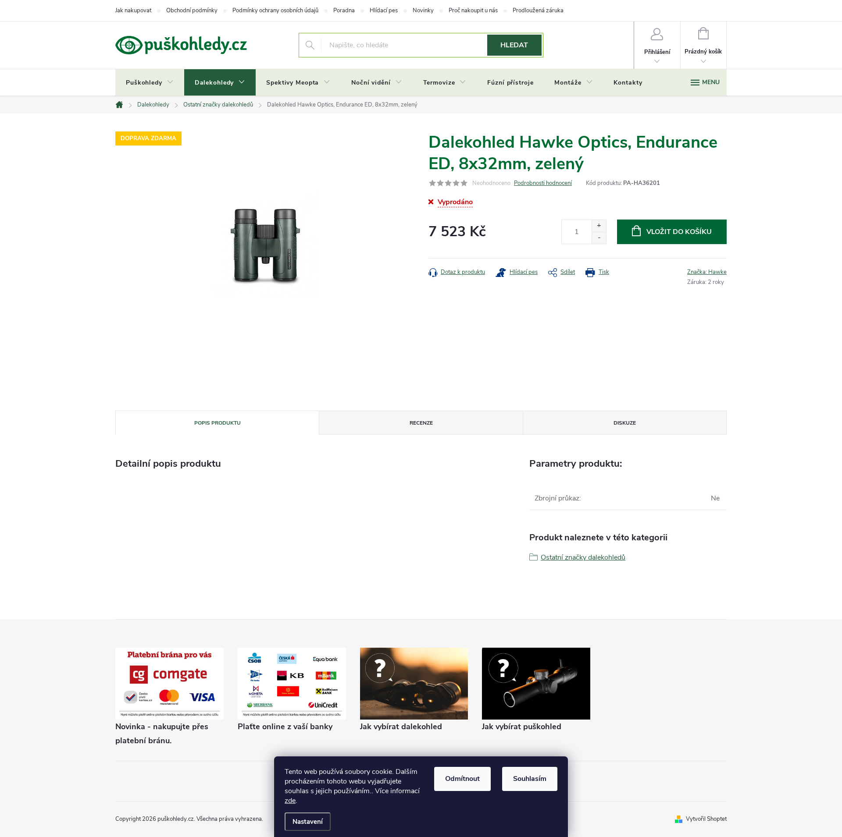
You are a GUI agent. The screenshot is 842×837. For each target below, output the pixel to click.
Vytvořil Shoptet (706, 819)
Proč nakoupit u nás (473, 10)
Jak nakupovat (133, 10)
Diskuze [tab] (625, 422)
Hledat (514, 45)
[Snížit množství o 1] (599, 238)
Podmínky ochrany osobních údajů (275, 10)
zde (290, 800)
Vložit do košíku (679, 232)
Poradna (344, 10)
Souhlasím (529, 779)
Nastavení (308, 821)
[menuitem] (149, 82)
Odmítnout (462, 779)
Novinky (423, 10)
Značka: (707, 272)
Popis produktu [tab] (217, 422)
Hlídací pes (384, 10)
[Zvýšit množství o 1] (599, 226)
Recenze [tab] (421, 422)
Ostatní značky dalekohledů (583, 557)
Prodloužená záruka (538, 10)
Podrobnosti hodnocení (543, 183)
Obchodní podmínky (192, 10)
